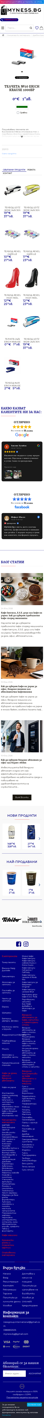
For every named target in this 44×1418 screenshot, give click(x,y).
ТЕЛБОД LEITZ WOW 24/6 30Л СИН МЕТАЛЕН (31, 340)
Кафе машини (9, 1225)
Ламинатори (8, 966)
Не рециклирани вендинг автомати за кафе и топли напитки (30, 1042)
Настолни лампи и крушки (10, 1017)
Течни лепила (28, 1156)
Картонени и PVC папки (8, 1130)
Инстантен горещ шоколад (10, 1084)
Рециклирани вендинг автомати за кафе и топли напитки (29, 1031)
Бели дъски (27, 1153)
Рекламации (9, 1279)
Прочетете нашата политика (22, 1387)
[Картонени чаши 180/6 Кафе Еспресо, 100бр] (31, 868)
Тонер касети (9, 952)
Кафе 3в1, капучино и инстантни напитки (8, 1090)
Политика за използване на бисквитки (30, 1279)
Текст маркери (9, 1183)
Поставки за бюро (28, 1120)
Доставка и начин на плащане (28, 1267)
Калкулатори (8, 1174)
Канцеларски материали (18, 35)
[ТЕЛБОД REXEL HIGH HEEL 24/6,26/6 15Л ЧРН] (31, 278)
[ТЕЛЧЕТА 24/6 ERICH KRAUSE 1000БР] (12, 322)
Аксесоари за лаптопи (8, 973)
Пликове (6, 1136)
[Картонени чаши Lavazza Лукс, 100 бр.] (11, 868)
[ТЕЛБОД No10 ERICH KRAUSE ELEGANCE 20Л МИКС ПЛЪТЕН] (12, 366)
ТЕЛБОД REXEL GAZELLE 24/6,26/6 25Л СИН (12, 252)
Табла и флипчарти (7, 1219)
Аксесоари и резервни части (10, 1046)
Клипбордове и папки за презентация (9, 1147)
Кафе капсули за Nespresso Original (30, 974)
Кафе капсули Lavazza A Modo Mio (29, 967)
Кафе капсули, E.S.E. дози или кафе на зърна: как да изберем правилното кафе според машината (21, 605)
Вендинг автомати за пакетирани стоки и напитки (30, 1053)
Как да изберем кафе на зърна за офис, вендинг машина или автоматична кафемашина (19, 679)
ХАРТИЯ (6, 1115)
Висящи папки (9, 1142)
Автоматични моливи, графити (10, 1215)
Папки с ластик (30, 1112)
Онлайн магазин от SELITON (22, 1399)
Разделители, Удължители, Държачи (29, 1088)
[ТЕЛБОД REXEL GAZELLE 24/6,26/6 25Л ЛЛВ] (31, 234)
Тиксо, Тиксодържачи (29, 1144)
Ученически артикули (7, 1170)
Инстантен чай (10, 1105)
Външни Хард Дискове (8, 959)
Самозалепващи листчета (30, 1130)
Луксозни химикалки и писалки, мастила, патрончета (8, 1196)
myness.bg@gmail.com (15, 1324)
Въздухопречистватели (11, 1025)
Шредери (6, 1002)
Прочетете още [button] (10, 467)
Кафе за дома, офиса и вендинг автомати (9, 1067)
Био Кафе (26, 994)
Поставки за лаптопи (8, 981)
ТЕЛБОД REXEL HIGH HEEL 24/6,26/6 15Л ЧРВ (12, 296)
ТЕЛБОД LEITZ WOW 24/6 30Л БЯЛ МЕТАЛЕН (12, 208)
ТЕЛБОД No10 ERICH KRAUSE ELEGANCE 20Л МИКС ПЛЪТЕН (12, 384)
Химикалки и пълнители (28, 1135)
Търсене (7, 1283)
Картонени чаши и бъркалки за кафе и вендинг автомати (10, 1099)
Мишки (5, 1039)
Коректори (8, 1154)
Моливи (25, 1115)
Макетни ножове (10, 1163)
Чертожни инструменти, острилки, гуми (10, 1209)
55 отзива (28, 430)
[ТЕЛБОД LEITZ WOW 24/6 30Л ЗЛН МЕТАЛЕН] (31, 190)
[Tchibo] (12, 910)
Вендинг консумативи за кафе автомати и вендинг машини (30, 1067)
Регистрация (10, 1271)
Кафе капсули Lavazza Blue (28, 980)
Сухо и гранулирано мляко (28, 1078)
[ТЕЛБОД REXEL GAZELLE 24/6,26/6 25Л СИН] (12, 234)
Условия (7, 1295)
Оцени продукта (9, 154)
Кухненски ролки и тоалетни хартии (8, 1234)
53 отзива (28, 493)
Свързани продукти (14, 170)
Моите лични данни (24, 1393)
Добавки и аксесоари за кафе (28, 998)
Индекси (26, 1140)
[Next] (39, 829)
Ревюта (31, 170)
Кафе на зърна (9, 1077)
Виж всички (37, 916)
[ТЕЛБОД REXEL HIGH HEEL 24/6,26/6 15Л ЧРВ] (12, 278)
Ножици (26, 1097)
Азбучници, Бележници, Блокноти (7, 1158)
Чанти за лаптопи (6, 989)
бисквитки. (6, 1415)
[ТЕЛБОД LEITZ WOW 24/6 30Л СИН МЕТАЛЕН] (31, 322)
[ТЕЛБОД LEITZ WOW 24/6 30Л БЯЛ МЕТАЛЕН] (12, 190)
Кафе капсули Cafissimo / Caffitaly (28, 960)
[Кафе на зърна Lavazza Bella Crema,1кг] (31, 822)
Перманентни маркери (9, 1204)
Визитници (27, 1083)
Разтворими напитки (28, 990)
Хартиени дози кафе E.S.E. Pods (29, 985)
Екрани (5, 996)
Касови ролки (8, 1122)
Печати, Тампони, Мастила (26, 1102)
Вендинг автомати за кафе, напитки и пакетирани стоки (30, 1010)
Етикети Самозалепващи (10, 1126)
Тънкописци (7, 1180)
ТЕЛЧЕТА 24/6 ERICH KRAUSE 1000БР (12, 340)
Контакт (7, 173)
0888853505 (10, 20)
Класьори (6, 1133)
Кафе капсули (28, 948)
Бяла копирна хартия (8, 1118)
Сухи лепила (28, 1159)
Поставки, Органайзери (28, 1108)
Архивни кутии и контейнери (10, 1139)
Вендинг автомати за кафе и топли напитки (29, 1021)
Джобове (6, 1151)
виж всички (22, 787)
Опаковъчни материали (9, 1243)
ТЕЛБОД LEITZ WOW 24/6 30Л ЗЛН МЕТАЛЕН (31, 208)
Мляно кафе (27, 946)
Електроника (9, 946)
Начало (7, 1263)
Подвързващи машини (9, 1032)
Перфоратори (29, 1094)
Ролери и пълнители (7, 1177)
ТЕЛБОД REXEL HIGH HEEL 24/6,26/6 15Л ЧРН (31, 296)
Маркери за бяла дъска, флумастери (10, 1187)
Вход (5, 1267)
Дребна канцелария (27, 1125)
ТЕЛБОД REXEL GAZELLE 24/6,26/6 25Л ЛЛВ (31, 252)
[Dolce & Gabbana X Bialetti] (32, 910)
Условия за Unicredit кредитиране (30, 1291)
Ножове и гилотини (7, 1166)
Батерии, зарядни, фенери (10, 1009)
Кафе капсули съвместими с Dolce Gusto (29, 952)
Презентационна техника (10, 1054)
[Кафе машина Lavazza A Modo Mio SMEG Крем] (11, 822)
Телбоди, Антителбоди (29, 1149)
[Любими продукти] (37, 28)
